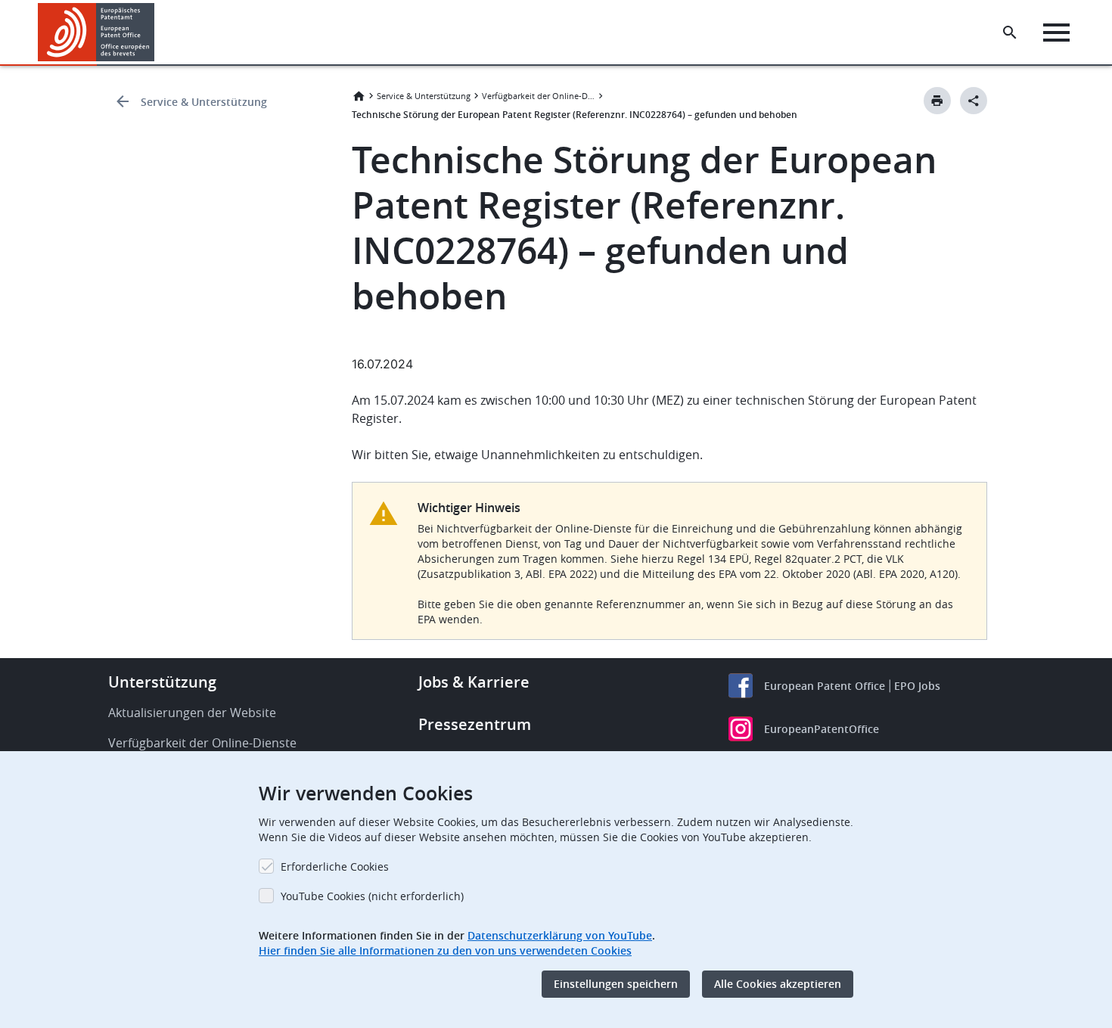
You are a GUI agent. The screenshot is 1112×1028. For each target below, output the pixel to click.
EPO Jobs (917, 686)
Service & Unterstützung (204, 102)
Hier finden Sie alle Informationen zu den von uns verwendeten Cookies (445, 950)
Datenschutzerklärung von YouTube (559, 935)
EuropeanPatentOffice (821, 729)
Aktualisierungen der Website (192, 712)
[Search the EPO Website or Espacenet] (1009, 32)
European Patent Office (824, 686)
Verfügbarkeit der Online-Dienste (538, 95)
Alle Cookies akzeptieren (777, 984)
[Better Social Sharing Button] (973, 100)
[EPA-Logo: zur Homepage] (96, 32)
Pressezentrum (474, 724)
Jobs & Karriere (474, 682)
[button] (157, 32)
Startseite (358, 96)
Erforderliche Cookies (335, 866)
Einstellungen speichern (616, 984)
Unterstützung (162, 682)
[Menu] (1056, 32)
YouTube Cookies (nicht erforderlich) (372, 896)
